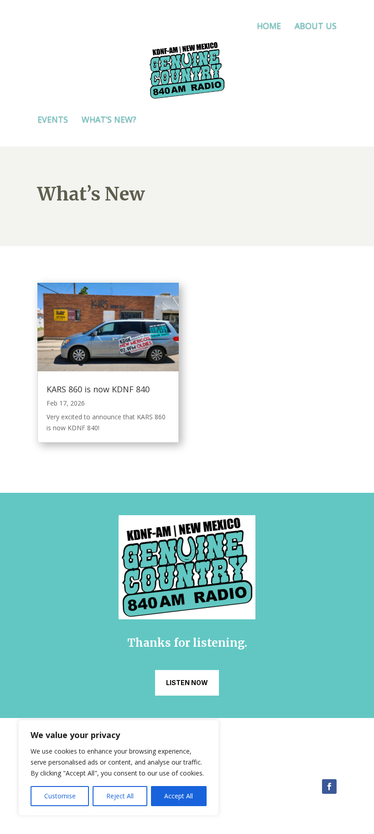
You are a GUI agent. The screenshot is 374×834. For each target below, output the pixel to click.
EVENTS (52, 119)
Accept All (178, 796)
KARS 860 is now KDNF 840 (98, 389)
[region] (118, 768)
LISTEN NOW (187, 682)
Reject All (120, 796)
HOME (269, 25)
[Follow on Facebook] (329, 786)
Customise (60, 796)
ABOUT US (316, 25)
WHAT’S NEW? (109, 119)
